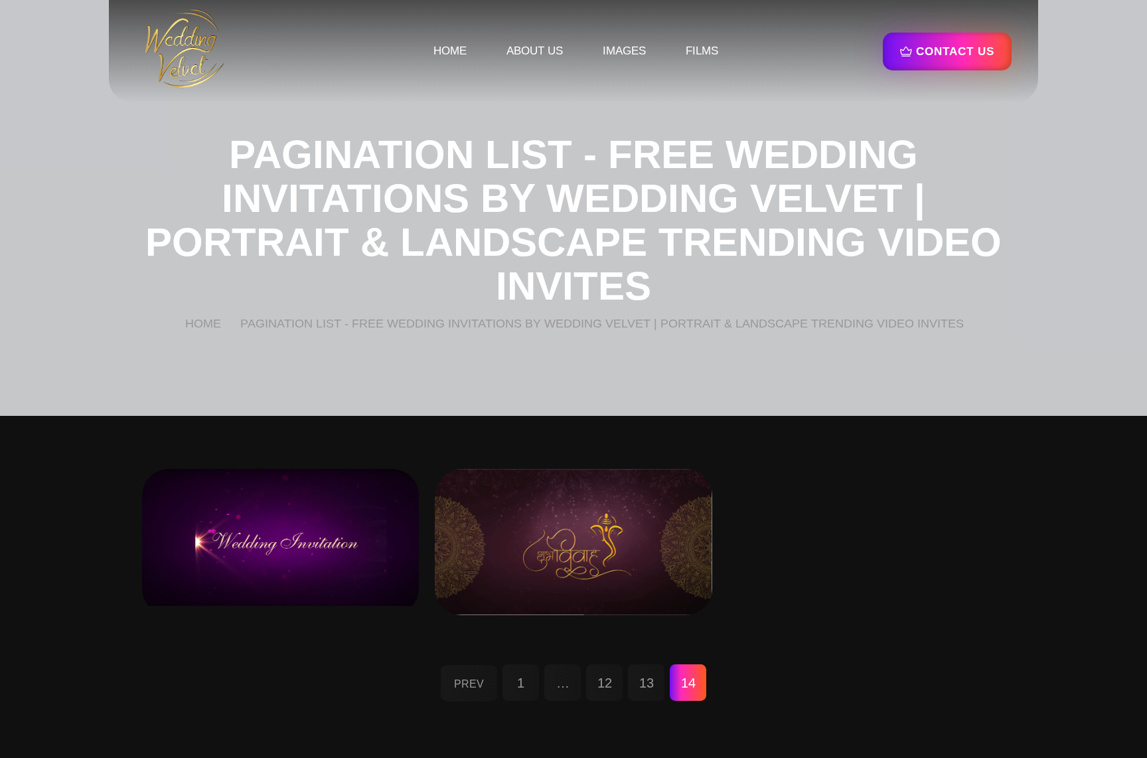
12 (604, 683)
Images (624, 51)
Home (450, 51)
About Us (534, 51)
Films (702, 51)
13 (646, 683)
